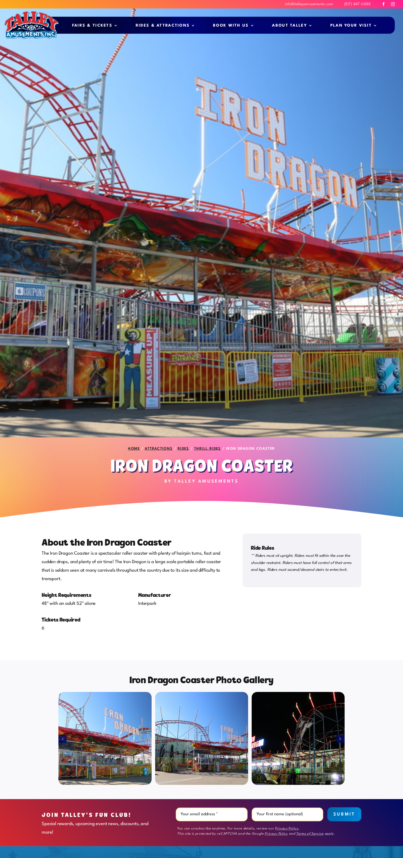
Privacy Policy (286, 828)
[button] (62, 739)
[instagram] (393, 4)
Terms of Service (309, 834)
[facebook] (383, 4)
